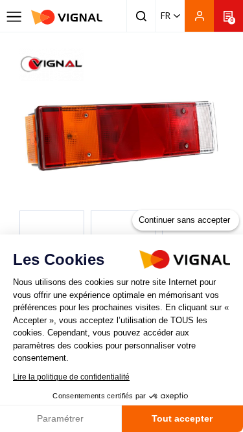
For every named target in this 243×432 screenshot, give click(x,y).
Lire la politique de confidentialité (71, 376)
